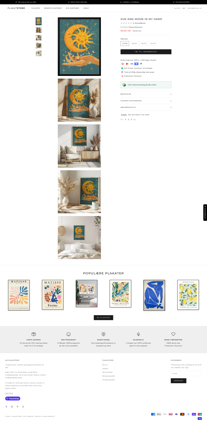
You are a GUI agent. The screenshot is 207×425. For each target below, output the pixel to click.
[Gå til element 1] (39, 21)
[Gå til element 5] (39, 53)
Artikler (105, 369)
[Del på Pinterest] (131, 119)
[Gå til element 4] (39, 46)
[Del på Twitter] (128, 119)
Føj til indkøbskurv (146, 52)
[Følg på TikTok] (23, 407)
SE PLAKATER (103, 318)
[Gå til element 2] (39, 30)
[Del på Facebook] (125, 119)
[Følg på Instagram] (12, 407)
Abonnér (178, 381)
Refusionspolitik (108, 376)
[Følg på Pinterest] (17, 407)
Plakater (36, 8)
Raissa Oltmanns (135, 27)
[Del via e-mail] (134, 119)
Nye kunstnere (72, 8)
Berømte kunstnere (53, 8)
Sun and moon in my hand (138, 115)
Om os (105, 365)
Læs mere (9, 393)
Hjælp (86, 8)
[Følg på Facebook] (6, 407)
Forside (124, 115)
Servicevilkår (107, 372)
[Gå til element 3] (39, 38)
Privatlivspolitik (108, 380)
